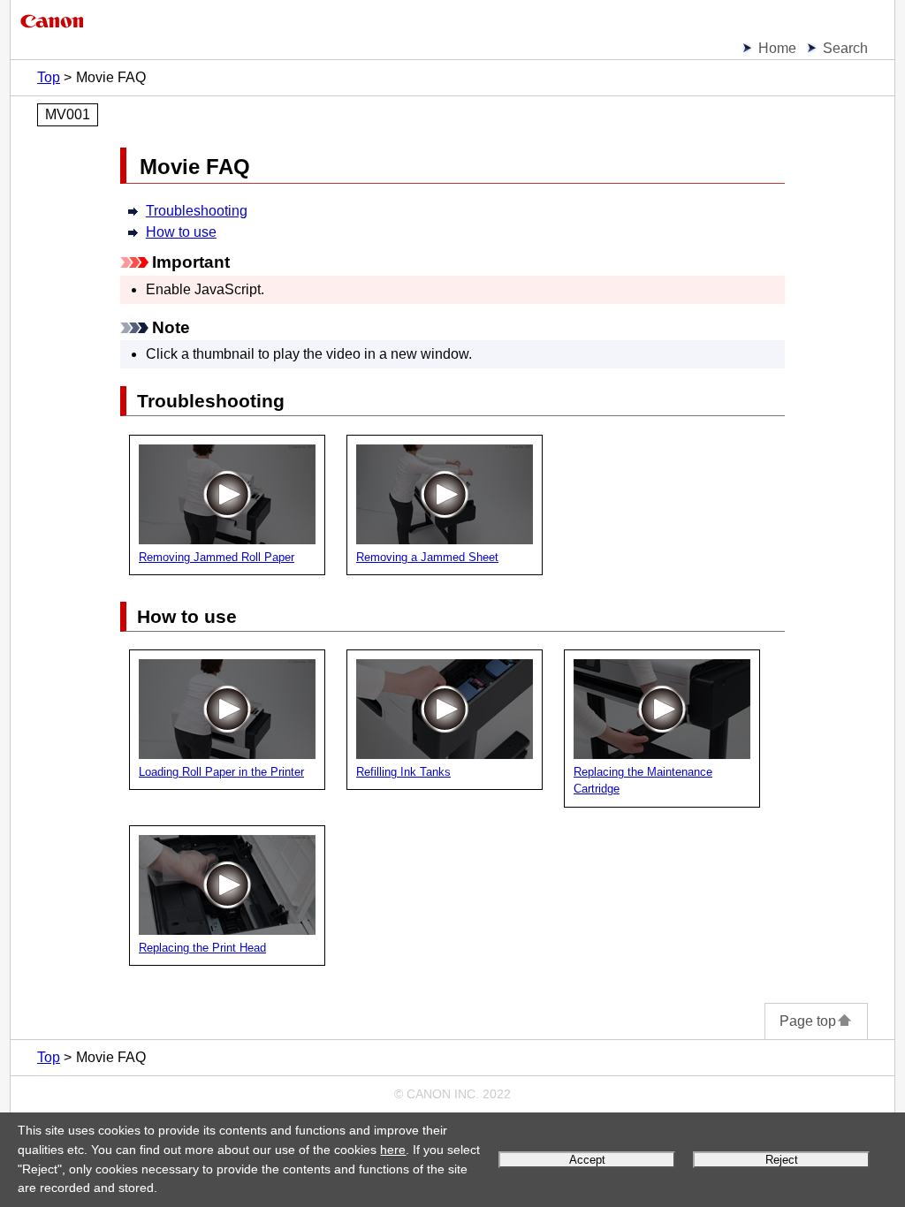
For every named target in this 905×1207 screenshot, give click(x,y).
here (393, 1149)
